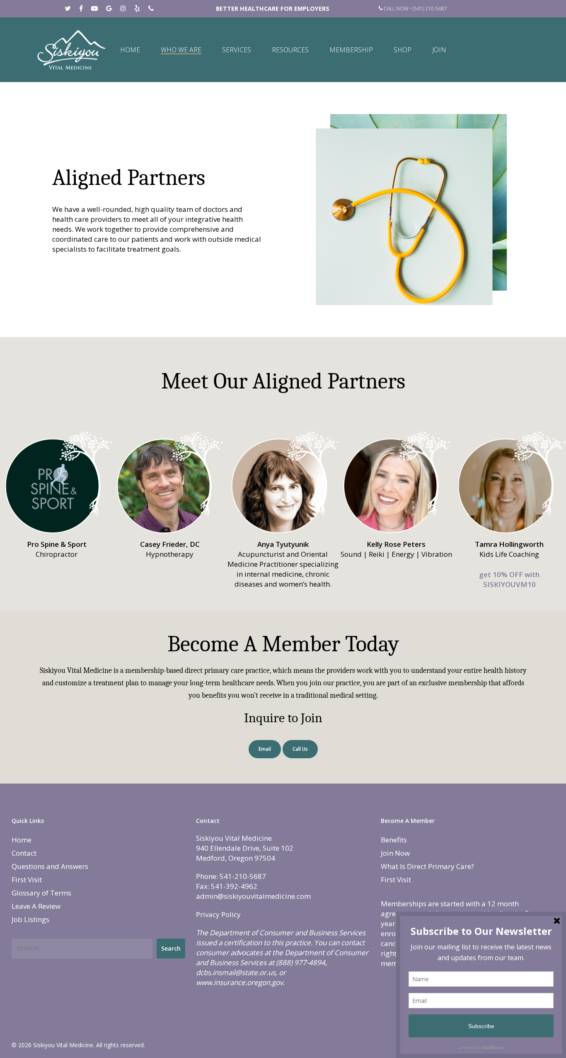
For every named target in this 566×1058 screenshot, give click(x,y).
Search (171, 948)
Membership (351, 49)
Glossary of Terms (41, 893)
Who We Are (181, 49)
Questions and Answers (50, 866)
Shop (402, 49)
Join (439, 49)
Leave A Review (36, 906)
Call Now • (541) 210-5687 (414, 8)
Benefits (394, 839)
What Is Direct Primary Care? (427, 866)
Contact (24, 853)
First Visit (27, 879)
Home (130, 49)
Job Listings (30, 919)
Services (236, 49)
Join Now (395, 853)
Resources (290, 49)
